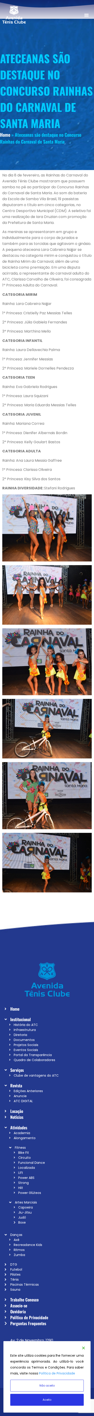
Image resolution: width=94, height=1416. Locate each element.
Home (5, 134)
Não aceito (47, 1385)
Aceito (47, 1400)
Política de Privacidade (57, 1373)
